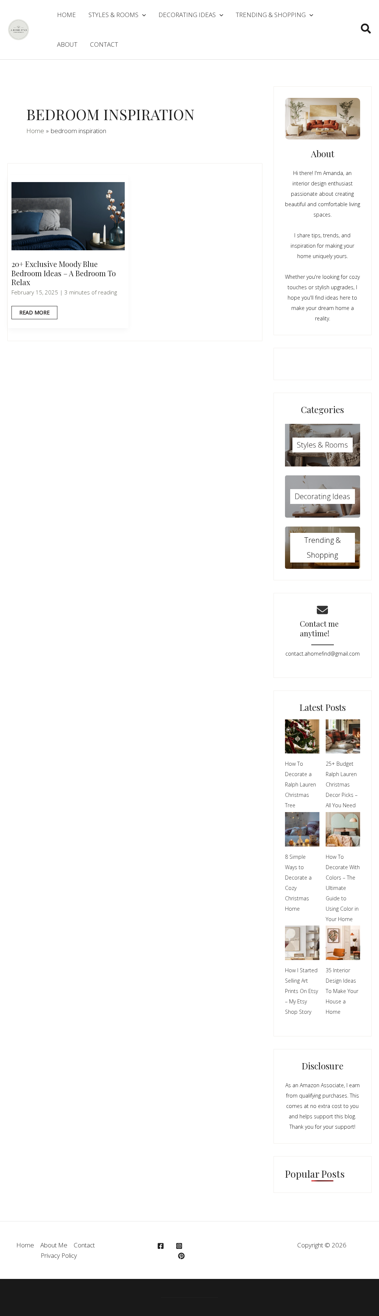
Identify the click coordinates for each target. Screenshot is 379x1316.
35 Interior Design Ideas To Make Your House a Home (342, 991)
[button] (366, 29)
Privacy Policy (59, 1255)
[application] (142, 15)
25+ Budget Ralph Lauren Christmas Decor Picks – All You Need (342, 784)
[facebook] (162, 1246)
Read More (34, 314)
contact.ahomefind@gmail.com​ (322, 653)
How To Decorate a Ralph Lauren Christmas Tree (300, 784)
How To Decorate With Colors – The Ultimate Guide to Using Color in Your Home (343, 888)
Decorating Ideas (322, 496)
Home (25, 1245)
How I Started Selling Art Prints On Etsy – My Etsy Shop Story (301, 991)
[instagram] (180, 1246)
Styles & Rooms (322, 445)
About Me (53, 1245)
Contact (84, 1245)
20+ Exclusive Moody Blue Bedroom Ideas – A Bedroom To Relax (63, 273)
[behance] (182, 1256)
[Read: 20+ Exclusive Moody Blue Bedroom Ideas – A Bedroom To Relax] (68, 215)
